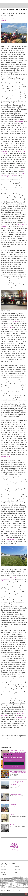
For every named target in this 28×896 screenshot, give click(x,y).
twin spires (4, 151)
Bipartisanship (5, 580)
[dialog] (14, 761)
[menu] (26, 9)
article (18, 170)
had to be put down (6, 456)
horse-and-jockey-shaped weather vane (12, 175)
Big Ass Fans (10, 539)
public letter (20, 121)
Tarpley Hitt (5, 19)
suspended (9, 327)
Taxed (12, 580)
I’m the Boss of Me (16, 578)
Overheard (3, 20)
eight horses (14, 321)
